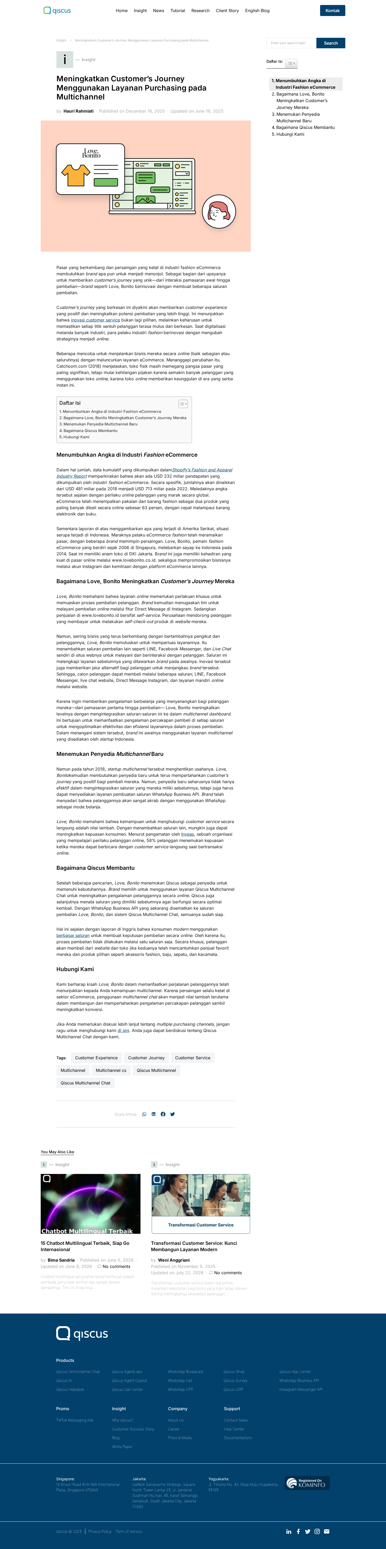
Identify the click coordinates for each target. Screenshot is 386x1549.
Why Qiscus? (122, 1420)
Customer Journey (146, 1057)
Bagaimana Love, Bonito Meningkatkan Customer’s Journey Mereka (125, 417)
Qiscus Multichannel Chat (85, 1083)
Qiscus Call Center (127, 1389)
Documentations (238, 1437)
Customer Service (192, 1057)
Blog (115, 1437)
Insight (61, 40)
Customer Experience (96, 1057)
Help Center (234, 1429)
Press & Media (180, 1437)
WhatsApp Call (180, 1380)
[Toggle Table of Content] (180, 403)
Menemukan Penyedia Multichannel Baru (101, 424)
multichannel (73, 1070)
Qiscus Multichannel (156, 1070)
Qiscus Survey (235, 1380)
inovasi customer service (95, 320)
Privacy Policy (99, 1531)
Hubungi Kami (77, 437)
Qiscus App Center (295, 1371)
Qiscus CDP (233, 1389)
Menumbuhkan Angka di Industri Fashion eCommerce (112, 411)
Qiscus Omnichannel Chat (78, 1371)
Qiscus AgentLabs (127, 1371)
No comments (116, 1266)
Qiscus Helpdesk (70, 1389)
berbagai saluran (73, 935)
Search (331, 43)
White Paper (122, 1446)
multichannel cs (111, 1070)
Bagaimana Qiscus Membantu (91, 430)
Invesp (187, 834)
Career (174, 1429)
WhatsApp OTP (180, 1389)
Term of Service (129, 1531)
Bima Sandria (61, 1260)
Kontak (333, 10)
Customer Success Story (133, 1429)
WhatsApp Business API (299, 1380)
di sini (123, 1030)
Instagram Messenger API (301, 1389)
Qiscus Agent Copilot (129, 1380)
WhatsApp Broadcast (185, 1371)
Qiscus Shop (233, 1371)
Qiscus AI (64, 1380)
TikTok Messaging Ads (74, 1420)
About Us (176, 1420)
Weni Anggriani (174, 1260)
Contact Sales (236, 1420)
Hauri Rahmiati (78, 111)
